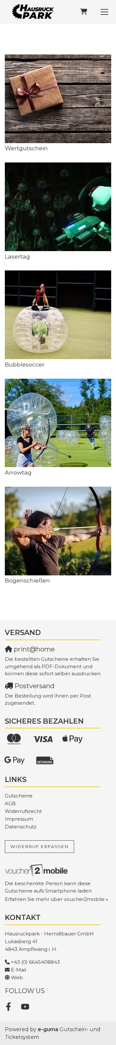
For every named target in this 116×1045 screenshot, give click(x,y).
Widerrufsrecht (23, 811)
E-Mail (18, 970)
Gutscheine (19, 796)
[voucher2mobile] (37, 870)
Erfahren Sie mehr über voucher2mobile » (56, 899)
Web (17, 977)
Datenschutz (20, 827)
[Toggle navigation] (104, 11)
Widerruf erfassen (39, 846)
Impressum (19, 819)
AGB (10, 803)
